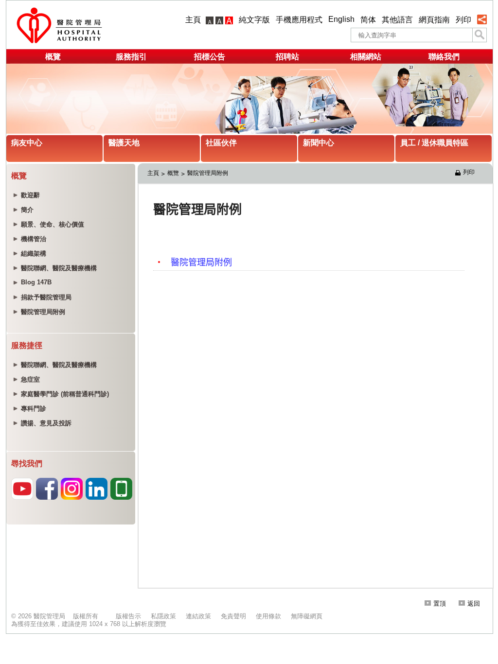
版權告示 (128, 616)
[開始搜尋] (479, 35)
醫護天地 (124, 143)
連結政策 (198, 616)
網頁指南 (434, 20)
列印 (463, 20)
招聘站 (287, 56)
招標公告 (209, 56)
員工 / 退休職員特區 (434, 143)
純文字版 (254, 20)
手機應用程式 (299, 20)
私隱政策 (163, 616)
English (341, 19)
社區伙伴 (221, 143)
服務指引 (131, 56)
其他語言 (397, 20)
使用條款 (268, 616)
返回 (473, 603)
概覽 (53, 56)
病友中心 (26, 143)
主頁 (193, 20)
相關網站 (365, 56)
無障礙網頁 (306, 616)
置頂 (439, 603)
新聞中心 (318, 143)
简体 (368, 20)
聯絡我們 (444, 56)
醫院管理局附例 (207, 173)
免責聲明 (233, 616)
